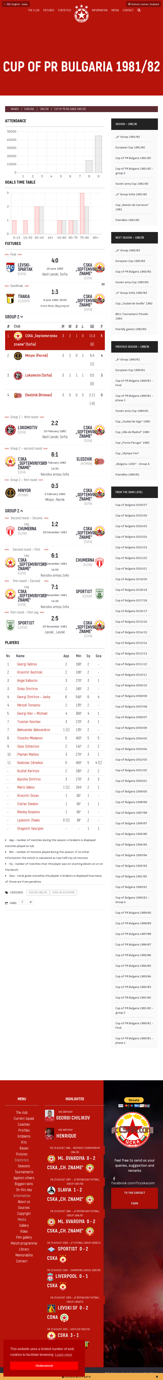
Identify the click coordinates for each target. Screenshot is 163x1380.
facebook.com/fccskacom (133, 1182)
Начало (15, 109)
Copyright (24, 1213)
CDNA (52, 1317)
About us (24, 1201)
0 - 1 (83, 1276)
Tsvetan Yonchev (29, 721)
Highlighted (75, 1099)
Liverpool (66, 1276)
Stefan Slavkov (27, 804)
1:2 (54, 524)
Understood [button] (44, 1365)
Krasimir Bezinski (29, 672)
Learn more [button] (63, 1354)
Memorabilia (24, 1255)
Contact (128, 10)
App (66, 656)
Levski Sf (67, 1308)
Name (20, 656)
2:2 (54, 423)
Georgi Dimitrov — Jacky (33, 697)
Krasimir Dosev (28, 795)
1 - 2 (77, 1190)
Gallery (24, 1225)
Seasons (29, 109)
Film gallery (24, 1237)
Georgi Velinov (27, 664)
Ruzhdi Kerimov (28, 771)
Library (24, 1249)
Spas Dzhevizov (28, 746)
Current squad (24, 1118)
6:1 (54, 455)
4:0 (54, 260)
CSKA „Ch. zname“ (65, 1168)
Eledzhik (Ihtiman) (38, 395)
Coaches (24, 1124)
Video (24, 1231)
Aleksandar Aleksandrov (33, 729)
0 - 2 (91, 1158)
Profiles (24, 1130)
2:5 (54, 618)
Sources (24, 1207)
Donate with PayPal (78, 1376)
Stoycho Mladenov (30, 738)
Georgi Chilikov (73, 1118)
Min (78, 656)
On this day (24, 1189)
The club (33, 10)
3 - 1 (74, 1335)
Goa (98, 656)
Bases (24, 1148)
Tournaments (24, 1172)
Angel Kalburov (27, 680)
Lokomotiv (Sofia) (38, 375)
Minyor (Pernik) (36, 355)
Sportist (67, 1249)
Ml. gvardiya (71, 1158)
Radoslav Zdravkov (30, 762)
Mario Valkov (26, 787)
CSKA (52, 1258)
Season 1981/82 (38, 892)
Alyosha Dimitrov (29, 779)
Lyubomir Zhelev (28, 820)
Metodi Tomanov (28, 705)
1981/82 (44, 109)
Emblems (24, 1136)
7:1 (54, 587)
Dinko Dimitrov (27, 688)
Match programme (24, 1243)
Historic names (145, 4)
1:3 (54, 292)
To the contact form (134, 1198)
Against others (24, 1178)
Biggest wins (24, 1184)
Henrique (66, 1136)
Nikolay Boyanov (28, 812)
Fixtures (48, 10)
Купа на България (63, 892)
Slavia (64, 1190)
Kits (24, 1142)
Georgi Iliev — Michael (32, 713)
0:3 (54, 486)
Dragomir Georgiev (30, 828)
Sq (88, 656)
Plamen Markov (28, 754)
